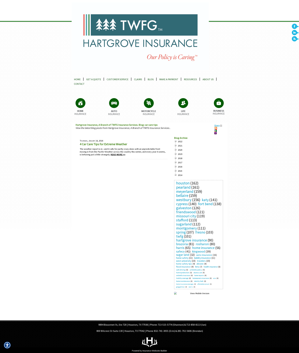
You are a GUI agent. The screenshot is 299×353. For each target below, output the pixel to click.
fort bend (205, 203)
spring (181, 232)
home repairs (199, 275)
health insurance (211, 266)
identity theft (198, 281)
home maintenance (183, 281)
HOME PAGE (119, 318)
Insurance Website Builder (154, 350)
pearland (183, 187)
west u (191, 287)
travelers (201, 260)
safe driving (180, 270)
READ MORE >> (118, 154)
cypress (182, 203)
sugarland (184, 224)
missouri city (186, 216)
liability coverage (182, 278)
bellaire (182, 195)
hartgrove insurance (191, 240)
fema (197, 266)
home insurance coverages (185, 284)
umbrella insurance (183, 275)
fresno (200, 232)
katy (205, 199)
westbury (184, 199)
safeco (180, 251)
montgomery (186, 228)
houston (183, 183)
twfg (179, 236)
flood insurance (183, 266)
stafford (182, 220)
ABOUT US (132, 318)
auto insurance (204, 254)
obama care (198, 273)
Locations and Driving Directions (94, 72)
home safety (182, 257)
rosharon (202, 244)
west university (183, 260)
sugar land (182, 255)
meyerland (184, 191)
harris (180, 248)
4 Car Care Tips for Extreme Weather (103, 144)
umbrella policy (196, 270)
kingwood (198, 251)
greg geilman (180, 287)
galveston (184, 207)
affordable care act (203, 284)
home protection (182, 272)
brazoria (182, 244)
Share (217, 125)
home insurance (203, 248)
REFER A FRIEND (162, 318)
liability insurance (202, 257)
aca (214, 278)
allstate (200, 263)
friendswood (186, 212)
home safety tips (184, 263)
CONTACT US (178, 318)
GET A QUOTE (145, 318)
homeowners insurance (200, 278)
